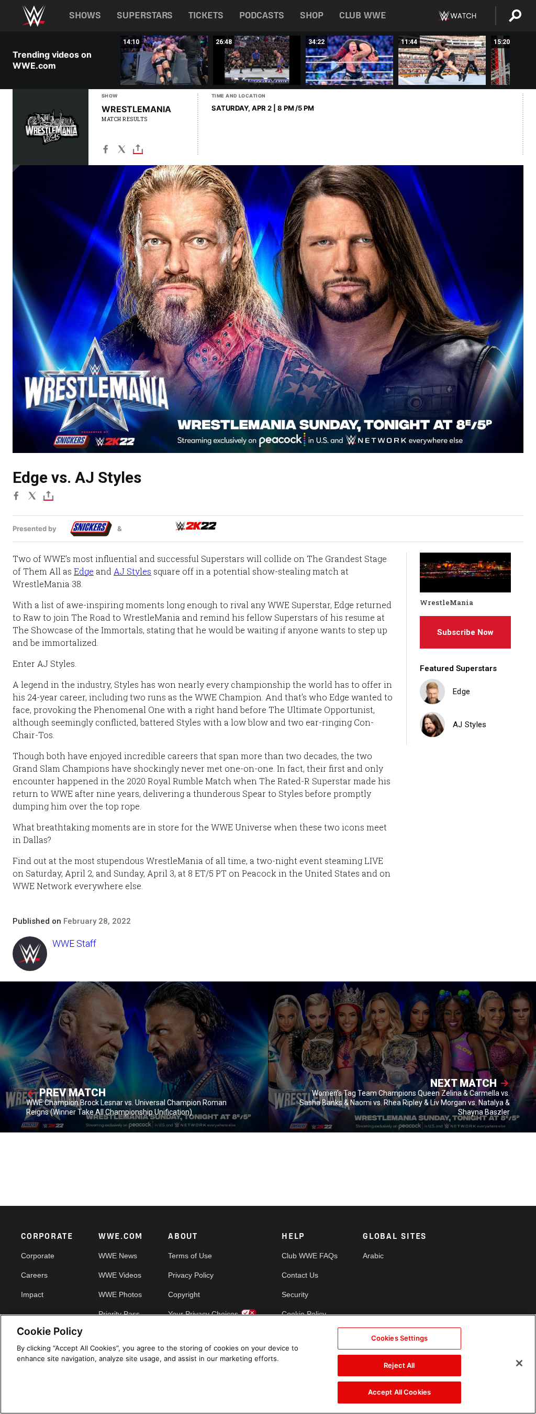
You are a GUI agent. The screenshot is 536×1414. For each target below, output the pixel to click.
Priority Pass (119, 1314)
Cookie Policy (304, 1314)
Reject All (399, 1365)
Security (295, 1294)
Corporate (37, 1255)
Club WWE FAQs (310, 1255)
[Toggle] (138, 151)
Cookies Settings (399, 1338)
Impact (32, 1294)
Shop (311, 15)
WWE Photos (120, 1294)
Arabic (373, 1255)
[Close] (519, 1363)
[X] (122, 151)
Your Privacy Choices (203, 1314)
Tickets (206, 15)
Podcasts (261, 15)
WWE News (117, 1255)
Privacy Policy (191, 1275)
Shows (85, 15)
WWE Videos (119, 1275)
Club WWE (362, 15)
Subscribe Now (465, 632)
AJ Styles (132, 571)
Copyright (184, 1294)
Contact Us (300, 1275)
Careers (34, 1275)
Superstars (145, 15)
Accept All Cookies (399, 1392)
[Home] (33, 16)
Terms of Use (190, 1255)
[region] (268, 1364)
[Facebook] (105, 151)
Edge (84, 571)
